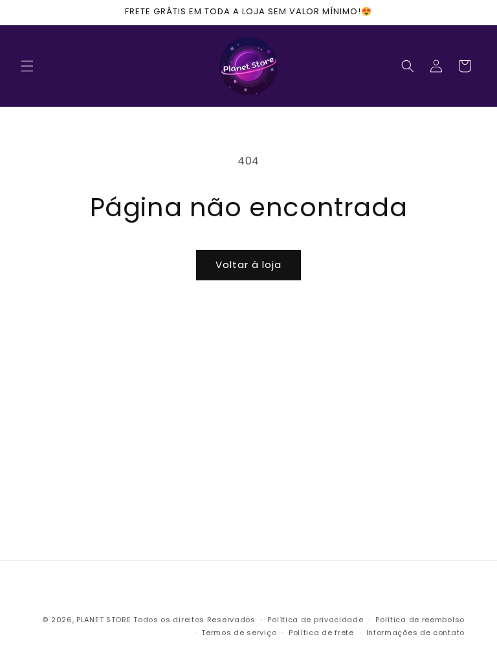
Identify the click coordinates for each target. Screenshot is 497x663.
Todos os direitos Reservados (194, 619)
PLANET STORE (104, 619)
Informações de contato (415, 632)
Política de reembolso (420, 619)
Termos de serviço (238, 632)
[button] (27, 66)
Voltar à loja (248, 264)
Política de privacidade (315, 619)
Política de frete (321, 632)
